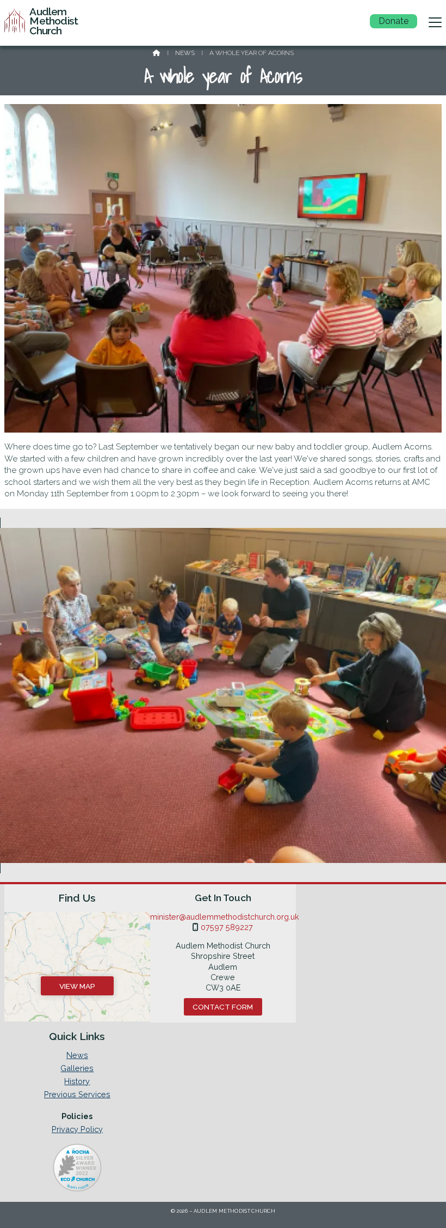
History (77, 1081)
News (185, 53)
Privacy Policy (77, 1129)
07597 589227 (227, 927)
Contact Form (223, 1006)
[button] (435, 22)
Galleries (77, 1068)
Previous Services (77, 1094)
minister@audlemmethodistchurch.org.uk (224, 916)
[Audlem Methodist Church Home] (14, 23)
